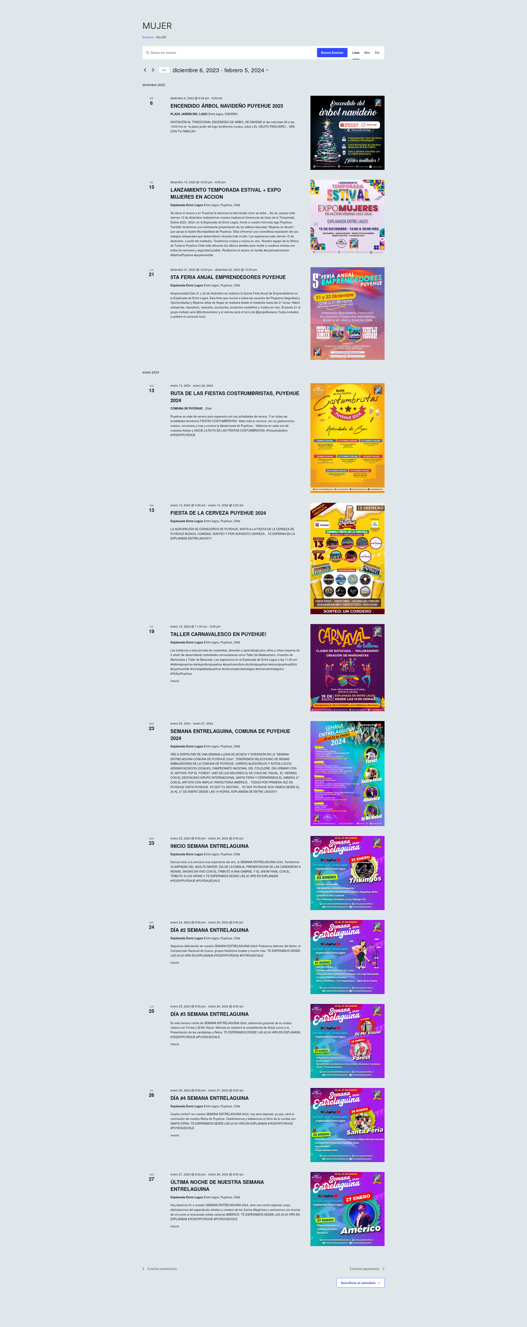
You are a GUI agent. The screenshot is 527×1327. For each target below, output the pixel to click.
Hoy (164, 70)
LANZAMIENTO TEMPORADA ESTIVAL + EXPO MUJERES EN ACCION (225, 193)
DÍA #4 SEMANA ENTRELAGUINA (209, 1097)
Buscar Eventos (332, 52)
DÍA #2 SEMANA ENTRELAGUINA (209, 929)
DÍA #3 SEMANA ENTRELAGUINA (209, 1013)
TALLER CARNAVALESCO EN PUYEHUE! (218, 633)
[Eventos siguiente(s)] (152, 70)
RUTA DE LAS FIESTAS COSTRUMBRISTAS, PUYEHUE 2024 (234, 397)
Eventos (147, 37)
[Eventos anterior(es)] (144, 70)
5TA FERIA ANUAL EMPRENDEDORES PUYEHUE (228, 276)
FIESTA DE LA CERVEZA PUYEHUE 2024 (218, 512)
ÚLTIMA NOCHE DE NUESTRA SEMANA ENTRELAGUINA (217, 1185)
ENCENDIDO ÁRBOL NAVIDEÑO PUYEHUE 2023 (226, 105)
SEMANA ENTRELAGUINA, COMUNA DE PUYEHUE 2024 (230, 734)
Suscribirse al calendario (358, 1283)
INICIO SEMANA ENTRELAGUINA (209, 845)
